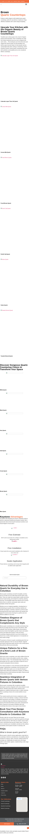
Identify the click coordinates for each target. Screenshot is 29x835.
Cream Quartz (3, 471)
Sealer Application (14, 561)
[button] (26, 4)
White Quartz (3, 390)
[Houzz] (3, 777)
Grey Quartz (3, 430)
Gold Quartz (3, 450)
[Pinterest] (5, 777)
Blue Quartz (3, 511)
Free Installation (14, 548)
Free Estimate (14, 535)
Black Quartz (3, 410)
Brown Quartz (3, 491)
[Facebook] (1, 777)
